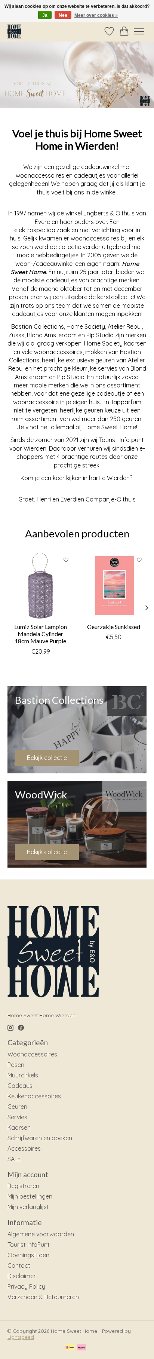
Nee (63, 15)
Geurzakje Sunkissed (113, 626)
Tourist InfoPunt (28, 1244)
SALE (14, 1159)
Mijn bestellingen (29, 1196)
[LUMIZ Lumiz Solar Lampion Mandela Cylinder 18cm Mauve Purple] (40, 586)
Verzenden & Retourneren (43, 1297)
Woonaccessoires (32, 1054)
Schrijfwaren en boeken (39, 1138)
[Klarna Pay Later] (81, 1348)
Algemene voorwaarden (40, 1234)
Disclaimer (21, 1276)
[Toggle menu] (139, 31)
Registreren (23, 1186)
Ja (44, 15)
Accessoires (24, 1148)
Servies (17, 1117)
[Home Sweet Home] (14, 31)
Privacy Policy (26, 1286)
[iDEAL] (69, 1348)
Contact (18, 1265)
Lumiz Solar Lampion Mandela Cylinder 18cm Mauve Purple (40, 633)
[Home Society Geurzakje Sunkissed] (114, 586)
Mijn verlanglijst (28, 1207)
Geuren (17, 1106)
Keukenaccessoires (34, 1096)
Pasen (15, 1064)
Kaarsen (19, 1127)
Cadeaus (20, 1085)
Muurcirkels (22, 1075)
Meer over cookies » (96, 15)
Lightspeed (20, 1337)
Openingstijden (28, 1255)
